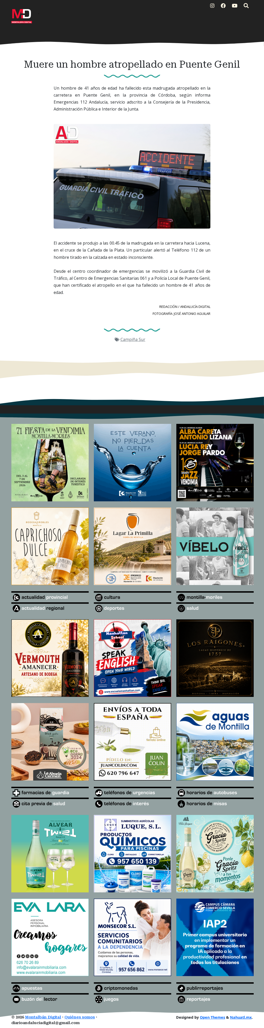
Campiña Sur (132, 339)
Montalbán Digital (43, 1017)
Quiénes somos (79, 1017)
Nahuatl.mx (241, 1017)
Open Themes (212, 1017)
